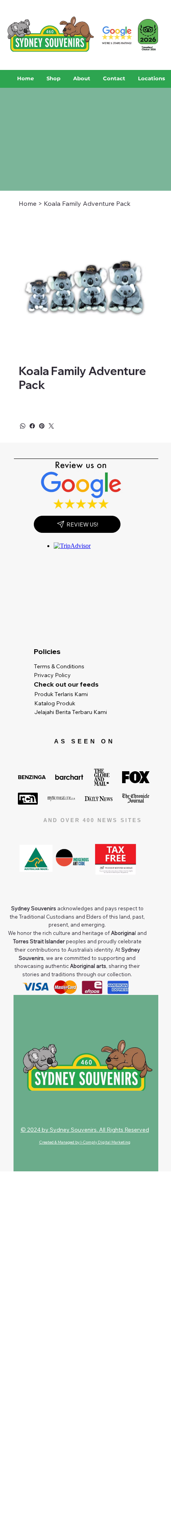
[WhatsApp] (23, 426)
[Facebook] (32, 426)
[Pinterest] (42, 426)
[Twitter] (51, 426)
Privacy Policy (54, 675)
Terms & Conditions (61, 666)
